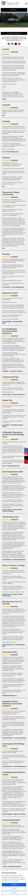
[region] (14, 883)
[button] (26, 3)
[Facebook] (9, 44)
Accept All (14, 884)
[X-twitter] (16, 44)
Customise (14, 888)
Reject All (14, 892)
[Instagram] (12, 44)
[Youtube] (19, 44)
